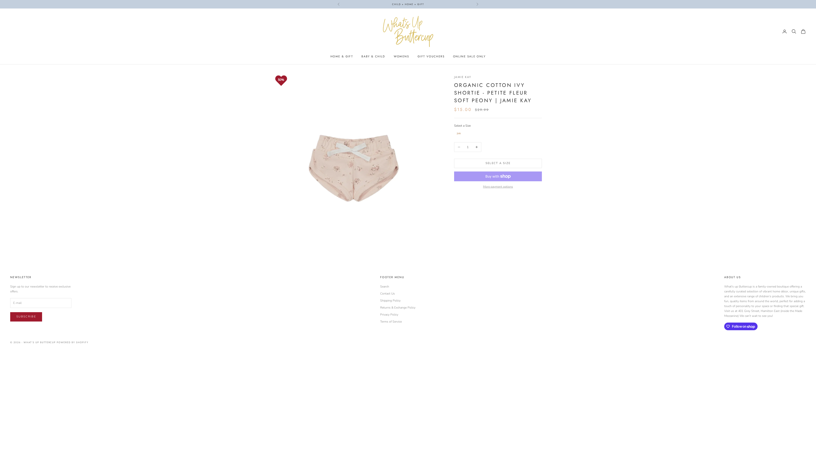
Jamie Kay (462, 77)
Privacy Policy (389, 315)
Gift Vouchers (431, 56)
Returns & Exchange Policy (397, 308)
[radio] (458, 133)
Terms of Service (391, 322)
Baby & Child (373, 56)
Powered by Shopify (72, 342)
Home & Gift (341, 56)
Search (384, 287)
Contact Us (387, 294)
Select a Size (462, 126)
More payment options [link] (498, 187)
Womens (401, 56)
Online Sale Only (469, 56)
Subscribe (26, 317)
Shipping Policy (390, 301)
